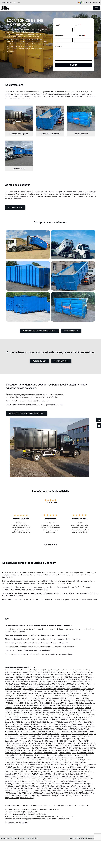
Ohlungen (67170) (61, 748)
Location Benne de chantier (50, 134)
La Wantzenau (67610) (47, 793)
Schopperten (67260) (19, 712)
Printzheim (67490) (41, 741)
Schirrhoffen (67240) (26, 715)
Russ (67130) (53, 727)
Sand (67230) (41, 722)
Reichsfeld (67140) (28, 738)
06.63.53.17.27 (14, 3)
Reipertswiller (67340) (51, 736)
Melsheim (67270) (86, 779)
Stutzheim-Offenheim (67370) (78, 698)
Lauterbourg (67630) (25, 791)
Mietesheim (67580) (82, 776)
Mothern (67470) (49, 772)
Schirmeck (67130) (56, 715)
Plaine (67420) (84, 741)
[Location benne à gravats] (19, 118)
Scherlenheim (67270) (28, 717)
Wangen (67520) (58, 686)
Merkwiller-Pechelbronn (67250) (31, 779)
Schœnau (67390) (68, 712)
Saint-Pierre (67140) (12, 724)
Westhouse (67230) (18, 684)
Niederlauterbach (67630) (38, 762)
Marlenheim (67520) (61, 781)
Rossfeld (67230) (55, 729)
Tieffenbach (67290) (66, 696)
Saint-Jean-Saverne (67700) (61, 724)
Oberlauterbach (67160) (67, 753)
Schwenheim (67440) (68, 710)
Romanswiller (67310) (29, 731)
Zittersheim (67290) (28, 670)
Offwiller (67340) (75, 748)
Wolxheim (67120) (11, 672)
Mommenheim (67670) (28, 774)
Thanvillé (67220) (81, 696)
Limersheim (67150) (41, 788)
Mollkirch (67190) (57, 774)
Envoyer (73, 65)
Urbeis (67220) (37, 693)
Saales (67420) (42, 727)
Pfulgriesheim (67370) (13, 743)
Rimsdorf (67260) (40, 734)
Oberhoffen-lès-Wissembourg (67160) (25, 755)
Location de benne (81, 134)
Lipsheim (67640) (11, 788)
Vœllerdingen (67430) (19, 691)
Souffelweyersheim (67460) (56, 705)
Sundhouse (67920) (59, 698)
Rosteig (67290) (42, 729)
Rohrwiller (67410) (44, 731)
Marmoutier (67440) (45, 781)
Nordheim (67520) (76, 757)
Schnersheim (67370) (83, 712)
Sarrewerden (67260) (12, 722)
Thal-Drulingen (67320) (29, 698)
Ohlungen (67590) (47, 748)
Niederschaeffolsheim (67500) (55, 760)
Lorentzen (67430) (18, 786)
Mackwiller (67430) (47, 783)
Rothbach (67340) (17, 729)
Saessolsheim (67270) (13, 727)
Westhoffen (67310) (33, 684)
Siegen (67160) (36, 708)
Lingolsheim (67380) (25, 788)
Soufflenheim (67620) (37, 705)
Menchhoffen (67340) (52, 779)
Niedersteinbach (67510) (14, 760)
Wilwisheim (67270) (68, 679)
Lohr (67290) (30, 786)
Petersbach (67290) (75, 743)
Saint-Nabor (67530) (27, 724)
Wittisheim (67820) (12, 674)
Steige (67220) (45, 703)
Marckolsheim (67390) (77, 781)
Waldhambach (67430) (31, 689)
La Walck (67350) (62, 793)
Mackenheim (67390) (62, 783)
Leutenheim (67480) (72, 788)
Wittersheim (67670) (27, 674)
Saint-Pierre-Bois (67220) (84, 722)
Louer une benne (19, 169)
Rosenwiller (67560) (82, 729)
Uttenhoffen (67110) (83, 691)
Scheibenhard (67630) (45, 717)
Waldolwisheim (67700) (13, 689)
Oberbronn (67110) (18, 757)
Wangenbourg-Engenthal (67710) (39, 686)
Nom (57, 25)
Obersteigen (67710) (45, 750)
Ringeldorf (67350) (26, 734)
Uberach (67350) (76, 693)
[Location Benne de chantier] (50, 118)
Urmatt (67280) (25, 693)
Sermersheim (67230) (66, 708)
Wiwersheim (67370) (85, 672)
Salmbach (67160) (53, 722)
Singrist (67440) (85, 705)
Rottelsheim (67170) (83, 727)
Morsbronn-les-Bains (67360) (82, 772)
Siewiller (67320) (24, 708)
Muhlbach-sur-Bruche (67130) (31, 772)
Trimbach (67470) (17, 696)
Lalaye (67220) (33, 793)
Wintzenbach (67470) (29, 677)
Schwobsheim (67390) (32, 710)
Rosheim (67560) (68, 729)
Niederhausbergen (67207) (58, 762)
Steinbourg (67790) (32, 703)
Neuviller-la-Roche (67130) (60, 765)
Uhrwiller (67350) (49, 693)
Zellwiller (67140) (56, 670)
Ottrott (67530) (10, 746)
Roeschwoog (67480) (70, 731)
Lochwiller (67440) (42, 786)
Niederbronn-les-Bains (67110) (16, 765)
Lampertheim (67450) (19, 793)
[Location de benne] (81, 118)
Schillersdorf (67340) (86, 715)
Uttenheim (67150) (12, 693)
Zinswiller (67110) (42, 670)
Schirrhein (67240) (41, 715)
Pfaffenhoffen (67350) (59, 743)
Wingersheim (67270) (62, 677)
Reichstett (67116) (87, 736)
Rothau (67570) (30, 729)
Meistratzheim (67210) (13, 781)
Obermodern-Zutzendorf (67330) (46, 753)
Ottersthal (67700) (38, 746)
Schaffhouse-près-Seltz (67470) (45, 720)
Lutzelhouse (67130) (78, 783)
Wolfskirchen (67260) (42, 672)
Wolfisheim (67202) (58, 672)
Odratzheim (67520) (12, 750)
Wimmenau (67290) (53, 679)
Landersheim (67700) (75, 791)
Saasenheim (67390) (29, 727)
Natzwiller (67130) (82, 767)
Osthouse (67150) (65, 746)
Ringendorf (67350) (12, 734)
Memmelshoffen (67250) (70, 779)
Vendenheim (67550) (45, 691)
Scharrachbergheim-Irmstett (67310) (67, 717)
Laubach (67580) (40, 791)
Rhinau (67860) (82, 734)
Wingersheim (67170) (79, 677)
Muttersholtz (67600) (35, 769)
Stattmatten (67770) (58, 703)
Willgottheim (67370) (83, 679)
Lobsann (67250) (56, 786)
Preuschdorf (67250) (56, 741)
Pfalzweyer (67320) (44, 743)
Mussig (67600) (49, 769)
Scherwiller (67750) (12, 717)
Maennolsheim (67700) (31, 783)
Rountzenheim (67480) (67, 727)
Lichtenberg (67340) (56, 788)
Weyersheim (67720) (53, 682)
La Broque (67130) (32, 795)
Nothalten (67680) (47, 757)
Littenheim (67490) (83, 786)
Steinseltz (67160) (17, 703)
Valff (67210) (58, 691)
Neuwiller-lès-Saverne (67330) (39, 765)
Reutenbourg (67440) (19, 736)
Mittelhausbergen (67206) (30, 776)
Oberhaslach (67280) (66, 755)
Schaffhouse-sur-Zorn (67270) (22, 720)
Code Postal (80, 36)
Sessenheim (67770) (50, 708)
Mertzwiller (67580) (12, 779)
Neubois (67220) (42, 767)
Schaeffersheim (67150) (66, 720)
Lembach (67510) (86, 788)
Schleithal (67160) (11, 715)
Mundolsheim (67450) (64, 769)
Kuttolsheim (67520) (64, 795)
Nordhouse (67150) (62, 757)
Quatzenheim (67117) (13, 741)
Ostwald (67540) (52, 746)
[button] (44, 544)
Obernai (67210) (27, 753)
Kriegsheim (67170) (12, 798)
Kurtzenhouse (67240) (81, 795)
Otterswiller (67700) (24, 746)
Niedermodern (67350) (19, 762)
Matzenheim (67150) (29, 781)
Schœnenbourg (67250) (36, 712)
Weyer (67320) (67, 682)
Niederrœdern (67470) (75, 760)
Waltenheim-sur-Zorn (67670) (76, 686)
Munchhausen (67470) (81, 769)
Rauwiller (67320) (42, 738)
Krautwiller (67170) (27, 798)
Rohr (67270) (56, 731)
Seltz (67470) (79, 708)
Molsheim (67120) (43, 774)
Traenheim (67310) (51, 696)
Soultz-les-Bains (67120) (20, 705)
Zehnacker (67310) (83, 670)
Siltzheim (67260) (11, 708)
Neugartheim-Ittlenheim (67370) (23, 767)
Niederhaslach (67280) (77, 762)
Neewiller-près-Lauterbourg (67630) (62, 767)
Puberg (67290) (27, 741)
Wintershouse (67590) (45, 677)
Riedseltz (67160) (54, 734)
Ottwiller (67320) (89, 743)
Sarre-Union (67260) (28, 722)
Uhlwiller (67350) (63, 693)
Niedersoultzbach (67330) (33, 760)
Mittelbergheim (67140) (49, 776)
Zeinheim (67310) (69, 670)
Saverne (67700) (82, 720)
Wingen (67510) (25, 679)
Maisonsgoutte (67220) (13, 783)
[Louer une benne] (19, 153)
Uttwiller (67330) (69, 691)
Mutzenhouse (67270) (19, 769)
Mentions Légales (31, 838)
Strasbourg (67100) (53, 701)
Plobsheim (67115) (71, 741)
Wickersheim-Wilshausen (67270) (33, 682)
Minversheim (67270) (67, 776)
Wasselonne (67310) (18, 686)
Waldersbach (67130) (48, 689)
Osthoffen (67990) (79, 746)
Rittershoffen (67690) (86, 731)
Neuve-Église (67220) (78, 765)
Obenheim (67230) (33, 757)
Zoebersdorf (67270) (12, 670)
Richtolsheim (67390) (68, 734)
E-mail (78, 25)
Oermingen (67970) (88, 748)
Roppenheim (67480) (12, 731)
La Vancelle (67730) (76, 793)
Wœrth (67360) (71, 672)
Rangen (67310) (81, 738)
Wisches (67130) (74, 674)
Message (58, 46)
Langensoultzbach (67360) (56, 791)
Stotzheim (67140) (83, 701)
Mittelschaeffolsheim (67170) (75, 774)
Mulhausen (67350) (12, 772)
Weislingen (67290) (79, 684)
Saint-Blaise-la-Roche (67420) (83, 724)
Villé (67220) (32, 691)
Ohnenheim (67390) (32, 748)
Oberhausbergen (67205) (49, 755)
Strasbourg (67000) (68, 701)
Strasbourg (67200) (38, 701)
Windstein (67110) (38, 679)
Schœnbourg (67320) (53, 712)
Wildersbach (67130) (12, 682)
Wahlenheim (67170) (78, 689)
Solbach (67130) (73, 705)
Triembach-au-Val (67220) (34, 696)
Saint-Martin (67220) (43, 724)
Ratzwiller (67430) (55, 738)
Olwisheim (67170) (18, 748)
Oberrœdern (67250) (12, 753)
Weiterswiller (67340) (49, 684)
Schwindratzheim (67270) (50, 710)
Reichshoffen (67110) (13, 738)
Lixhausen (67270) (69, 786)
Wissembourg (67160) (59, 674)
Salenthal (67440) (67, 722)
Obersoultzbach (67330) (63, 750)
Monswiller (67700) (12, 774)
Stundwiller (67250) (12, 701)
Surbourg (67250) (44, 698)
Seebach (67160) (17, 710)
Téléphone (59, 36)
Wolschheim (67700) (26, 672)
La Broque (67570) (18, 795)
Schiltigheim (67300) (70, 715)
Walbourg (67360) (63, 689)
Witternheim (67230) (42, 674)
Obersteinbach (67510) (28, 750)
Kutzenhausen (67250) (48, 795)
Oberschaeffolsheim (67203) (82, 750)
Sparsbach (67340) (73, 703)
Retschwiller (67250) (35, 736)
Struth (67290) (25, 701)
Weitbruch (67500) (64, 684)
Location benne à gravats (18, 134)
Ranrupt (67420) (69, 738)
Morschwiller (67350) (63, 772)
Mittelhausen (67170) (13, 776)
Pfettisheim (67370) (29, 743)
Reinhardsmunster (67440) (70, 736)
